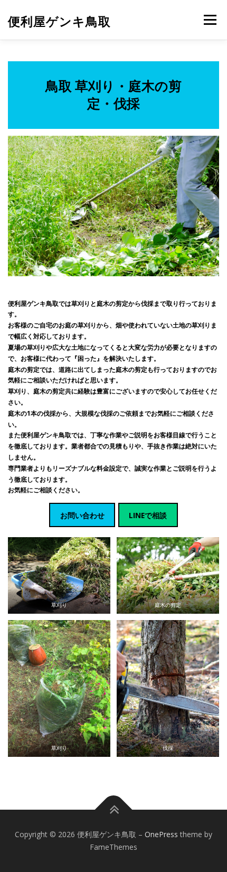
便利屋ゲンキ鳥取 (59, 21)
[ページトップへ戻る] (114, 810)
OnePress (161, 834)
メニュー (210, 19)
